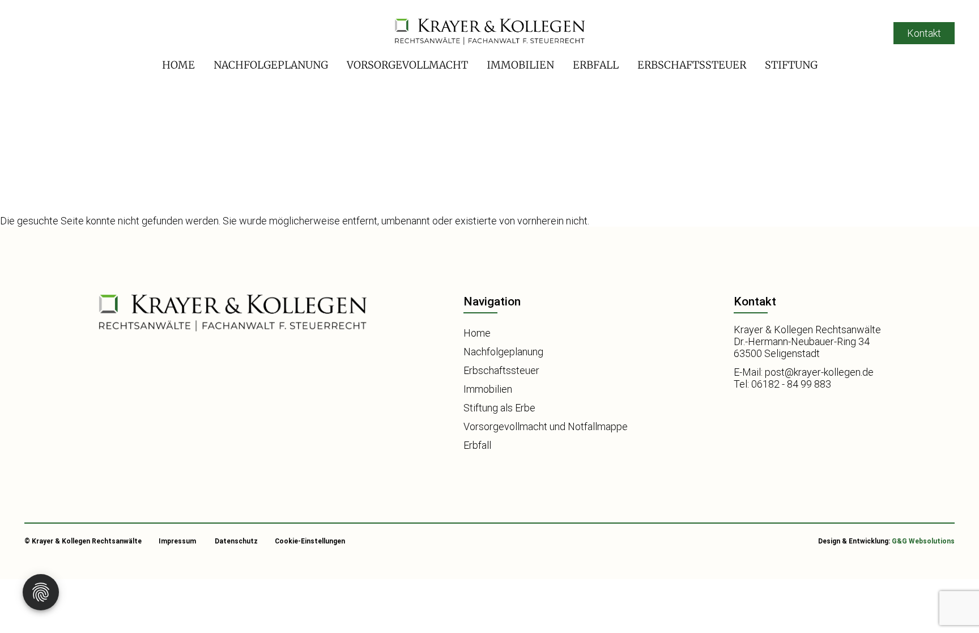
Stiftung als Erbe (499, 408)
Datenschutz (236, 541)
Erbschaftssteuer (691, 64)
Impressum (177, 541)
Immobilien (520, 64)
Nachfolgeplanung (271, 64)
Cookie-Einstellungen (310, 541)
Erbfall (596, 64)
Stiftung (791, 64)
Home (178, 64)
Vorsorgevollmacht (407, 64)
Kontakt (924, 33)
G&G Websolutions (923, 541)
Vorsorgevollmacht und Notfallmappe (545, 426)
